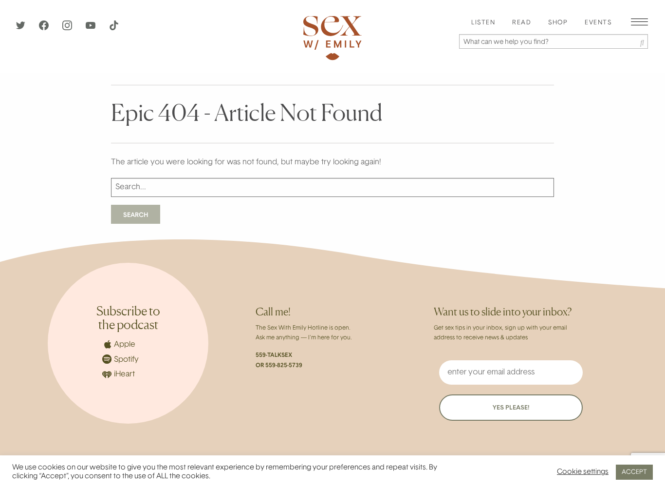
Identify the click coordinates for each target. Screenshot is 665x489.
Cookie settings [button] (583, 472)
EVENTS (598, 23)
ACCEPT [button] (634, 472)
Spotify (126, 360)
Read (521, 23)
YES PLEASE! (511, 408)
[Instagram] (68, 28)
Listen (483, 23)
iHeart (124, 374)
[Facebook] (44, 28)
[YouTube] (91, 28)
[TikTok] (114, 28)
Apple (124, 345)
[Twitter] (21, 28)
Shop (558, 23)
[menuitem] (483, 23)
